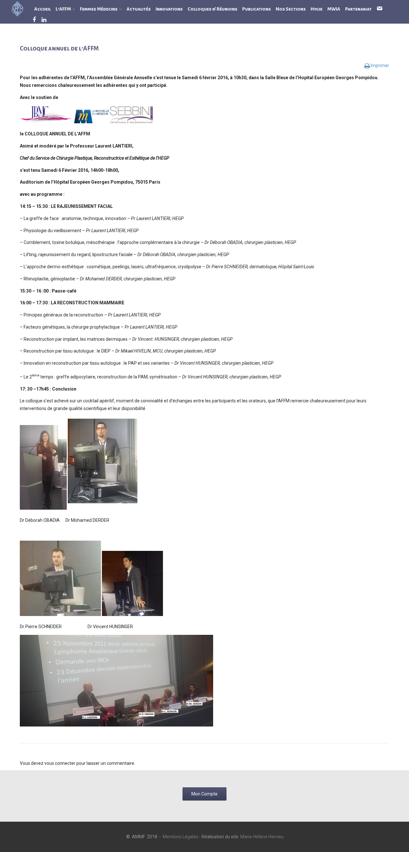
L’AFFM (63, 8)
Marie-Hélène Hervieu (262, 836)
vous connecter (59, 763)
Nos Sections (291, 8)
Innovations (169, 8)
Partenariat (358, 8)
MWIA (333, 8)
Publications (256, 8)
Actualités (139, 8)
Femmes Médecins (99, 8)
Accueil (42, 8)
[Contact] (377, 9)
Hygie (316, 8)
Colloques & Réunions (212, 8)
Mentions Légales (180, 836)
